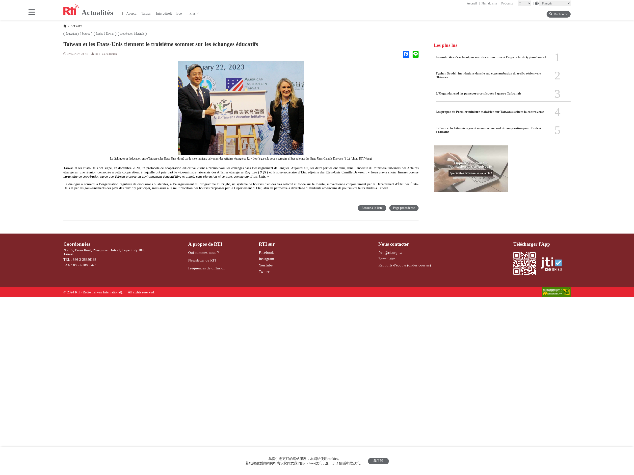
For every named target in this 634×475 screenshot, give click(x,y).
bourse (86, 33)
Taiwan (146, 13)
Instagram (266, 259)
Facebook (266, 252)
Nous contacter (393, 244)
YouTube (266, 265)
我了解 (378, 461)
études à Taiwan (105, 33)
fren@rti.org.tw (390, 252)
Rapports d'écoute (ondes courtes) (404, 265)
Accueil (473, 3)
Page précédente (404, 208)
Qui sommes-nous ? (203, 252)
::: (463, 3)
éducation (71, 33)
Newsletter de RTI (202, 260)
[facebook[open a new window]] (406, 54)
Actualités (76, 26)
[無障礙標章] (556, 292)
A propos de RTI (205, 244)
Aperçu (131, 13)
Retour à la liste (372, 208)
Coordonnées (76, 244)
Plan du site (490, 3)
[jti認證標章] (553, 264)
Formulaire (386, 259)
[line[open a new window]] (416, 54)
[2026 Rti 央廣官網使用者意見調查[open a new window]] (471, 171)
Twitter (264, 271)
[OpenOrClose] (31, 12)
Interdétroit (164, 13)
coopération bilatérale (132, 33)
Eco (179, 13)
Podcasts (508, 3)
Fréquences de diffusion (206, 268)
